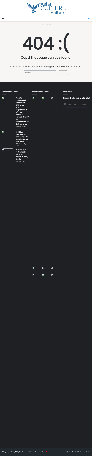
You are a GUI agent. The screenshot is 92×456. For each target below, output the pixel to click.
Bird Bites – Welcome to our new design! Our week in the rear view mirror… (22, 137)
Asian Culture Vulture (37, 452)
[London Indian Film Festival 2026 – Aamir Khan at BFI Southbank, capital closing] (46, 358)
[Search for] (89, 18)
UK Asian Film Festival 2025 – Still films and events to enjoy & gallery (22, 154)
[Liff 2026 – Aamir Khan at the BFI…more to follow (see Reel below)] (55, 270)
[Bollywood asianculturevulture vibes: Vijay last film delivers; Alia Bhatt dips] (36, 269)
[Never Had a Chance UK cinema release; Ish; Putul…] (55, 181)
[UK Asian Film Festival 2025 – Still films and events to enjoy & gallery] (8, 152)
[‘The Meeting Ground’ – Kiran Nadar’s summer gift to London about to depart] (46, 181)
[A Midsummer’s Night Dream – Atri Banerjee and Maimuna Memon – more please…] (36, 276)
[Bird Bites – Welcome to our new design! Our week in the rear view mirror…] (8, 135)
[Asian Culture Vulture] (46, 8)
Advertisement (46, 25)
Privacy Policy (85, 452)
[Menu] (3, 18)
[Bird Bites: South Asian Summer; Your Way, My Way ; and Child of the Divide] (55, 276)
